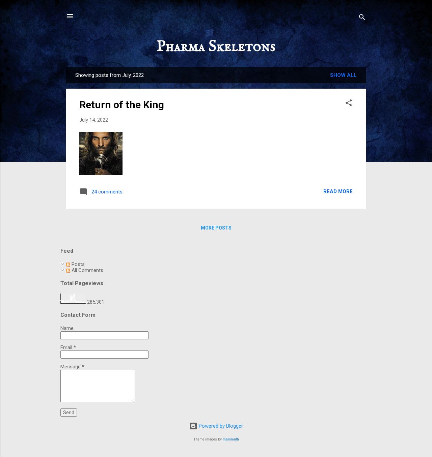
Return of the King (121, 105)
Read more (338, 191)
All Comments (86, 270)
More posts (216, 228)
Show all (343, 75)
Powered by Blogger (220, 426)
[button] (349, 104)
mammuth (231, 439)
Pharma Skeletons (216, 46)
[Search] (362, 18)
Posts (77, 264)
